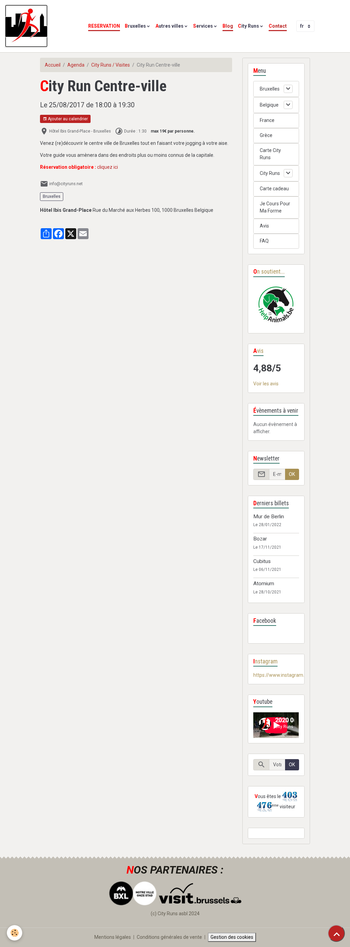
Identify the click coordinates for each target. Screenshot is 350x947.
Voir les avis (266, 383)
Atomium (263, 583)
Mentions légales (112, 937)
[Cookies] (14, 933)
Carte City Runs (270, 154)
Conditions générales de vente (169, 937)
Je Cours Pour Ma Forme (275, 207)
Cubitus (262, 561)
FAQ (264, 241)
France (267, 120)
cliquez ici (107, 167)
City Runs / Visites (110, 65)
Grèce (266, 135)
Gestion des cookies (232, 937)
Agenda (75, 65)
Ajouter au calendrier (67, 118)
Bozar (260, 539)
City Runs (248, 26)
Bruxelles (135, 26)
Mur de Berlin (268, 516)
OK (292, 474)
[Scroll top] (336, 933)
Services (203, 26)
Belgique (269, 105)
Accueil (52, 65)
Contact (278, 26)
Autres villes (170, 26)
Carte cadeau (274, 188)
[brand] (27, 26)
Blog (228, 26)
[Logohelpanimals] (276, 305)
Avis (264, 226)
